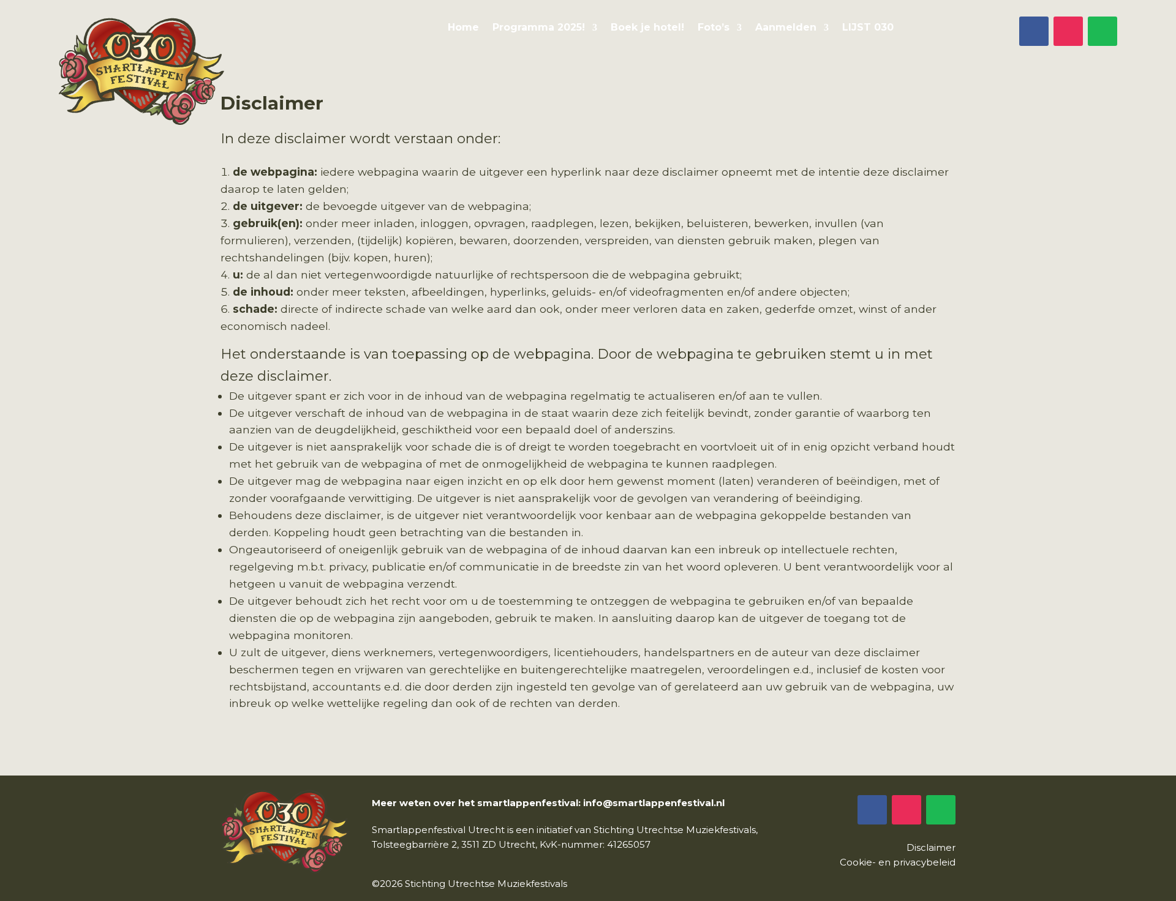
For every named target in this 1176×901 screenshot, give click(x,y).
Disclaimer (931, 847)
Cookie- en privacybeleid (898, 862)
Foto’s (713, 28)
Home (463, 28)
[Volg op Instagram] (1068, 31)
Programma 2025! (538, 28)
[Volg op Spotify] (1102, 31)
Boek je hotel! (647, 28)
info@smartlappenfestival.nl (654, 803)
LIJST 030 (868, 28)
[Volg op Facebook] (1034, 31)
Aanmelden (785, 28)
